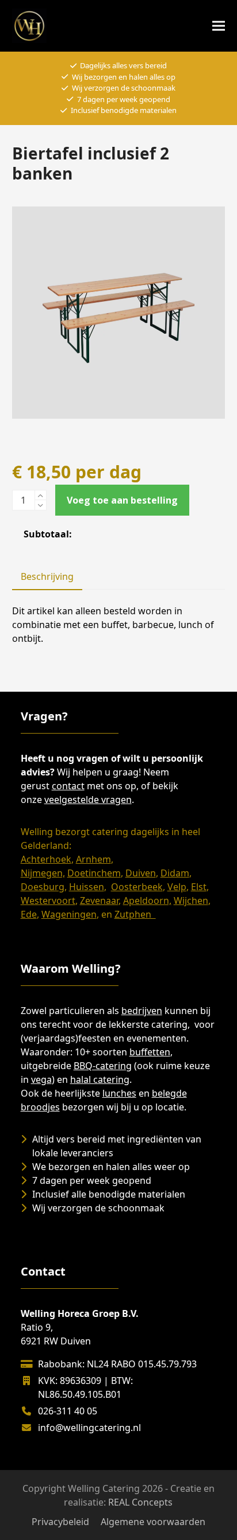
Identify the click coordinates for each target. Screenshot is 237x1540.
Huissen (86, 886)
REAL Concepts (140, 1502)
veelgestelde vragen (88, 799)
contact (68, 785)
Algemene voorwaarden (153, 1521)
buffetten (149, 1052)
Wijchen (191, 900)
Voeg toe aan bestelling (122, 500)
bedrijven (141, 1010)
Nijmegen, (43, 873)
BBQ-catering (103, 1065)
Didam (174, 873)
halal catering (99, 1079)
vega (41, 1079)
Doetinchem (94, 873)
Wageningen (69, 914)
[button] (218, 26)
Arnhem (93, 859)
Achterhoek (46, 859)
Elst (199, 886)
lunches (119, 1093)
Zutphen (135, 914)
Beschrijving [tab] (47, 576)
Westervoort (48, 900)
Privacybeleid (60, 1521)
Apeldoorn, (147, 900)
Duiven (140, 873)
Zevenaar (99, 900)
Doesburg (42, 886)
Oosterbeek (137, 886)
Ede (29, 914)
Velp (176, 886)
